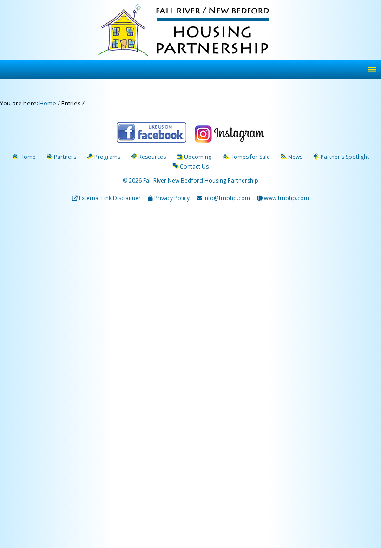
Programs (107, 157)
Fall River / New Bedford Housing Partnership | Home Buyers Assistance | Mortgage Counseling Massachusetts (192, 31)
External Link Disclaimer (110, 198)
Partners (65, 157)
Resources (152, 157)
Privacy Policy (172, 198)
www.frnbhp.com (286, 198)
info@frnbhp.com (227, 198)
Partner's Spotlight (345, 157)
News (295, 157)
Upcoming (197, 157)
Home (28, 157)
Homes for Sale (250, 157)
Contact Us (194, 166)
